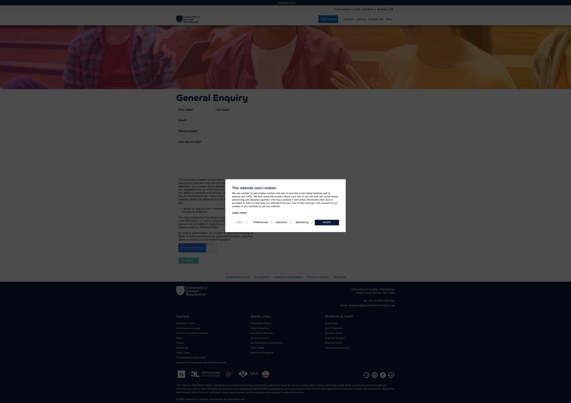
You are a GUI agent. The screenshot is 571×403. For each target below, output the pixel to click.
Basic (240, 222)
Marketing (302, 222)
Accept (327, 222)
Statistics (281, 222)
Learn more (239, 213)
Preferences (260, 222)
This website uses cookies (254, 188)
